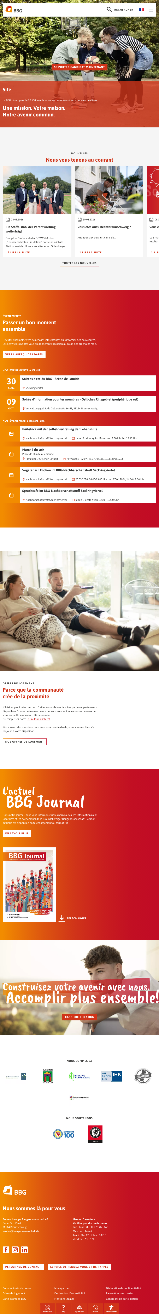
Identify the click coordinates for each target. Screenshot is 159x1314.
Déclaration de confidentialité (123, 1288)
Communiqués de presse (17, 1288)
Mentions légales (64, 1298)
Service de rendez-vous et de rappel (79, 1266)
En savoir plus (17, 833)
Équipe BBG (79, 1312)
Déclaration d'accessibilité (69, 1293)
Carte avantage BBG (14, 1298)
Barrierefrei (111, 1312)
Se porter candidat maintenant (79, 67)
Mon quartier (62, 1288)
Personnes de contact (23, 1266)
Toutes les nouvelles (79, 263)
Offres (95, 1312)
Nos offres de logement (24, 741)
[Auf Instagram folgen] (15, 1249)
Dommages (47, 1312)
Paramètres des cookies (120, 1293)
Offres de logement (14, 1293)
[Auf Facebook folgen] (6, 1249)
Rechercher (123, 9)
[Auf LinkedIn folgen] (24, 1249)
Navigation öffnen (150, 9)
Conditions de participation (122, 1298)
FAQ (63, 1312)
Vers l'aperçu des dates (24, 354)
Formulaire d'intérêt (38, 719)
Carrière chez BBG (79, 1017)
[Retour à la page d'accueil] (13, 9)
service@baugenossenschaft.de (21, 1231)
